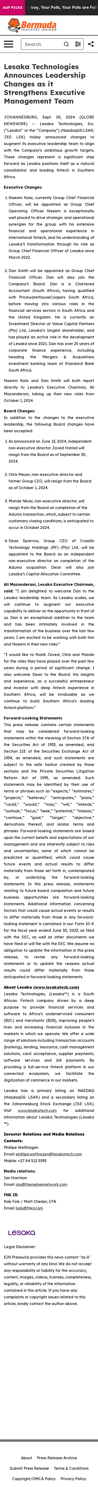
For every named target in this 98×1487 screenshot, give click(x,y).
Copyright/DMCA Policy (34, 1478)
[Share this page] (91, 44)
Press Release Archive (57, 1457)
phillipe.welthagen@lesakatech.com (49, 1154)
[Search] (66, 44)
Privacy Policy (73, 1478)
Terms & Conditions (71, 1468)
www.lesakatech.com (37, 1110)
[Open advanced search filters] (77, 44)
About (26, 1457)
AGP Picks (12, 7)
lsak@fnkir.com (29, 1208)
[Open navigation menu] (8, 44)
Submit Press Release (29, 1468)
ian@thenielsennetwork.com (41, 1184)
